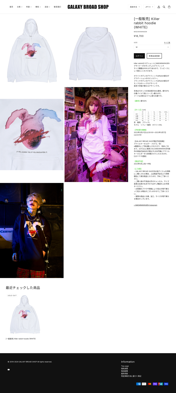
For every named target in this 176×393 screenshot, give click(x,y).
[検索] (164, 7)
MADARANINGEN (140, 32)
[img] (9, 369)
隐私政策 (124, 368)
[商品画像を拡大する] (32, 50)
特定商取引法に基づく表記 (131, 376)
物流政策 (124, 371)
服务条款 (124, 373)
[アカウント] (159, 7)
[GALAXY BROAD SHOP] (88, 7)
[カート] (169, 7)
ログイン (139, 56)
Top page (125, 366)
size (135, 42)
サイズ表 (167, 43)
